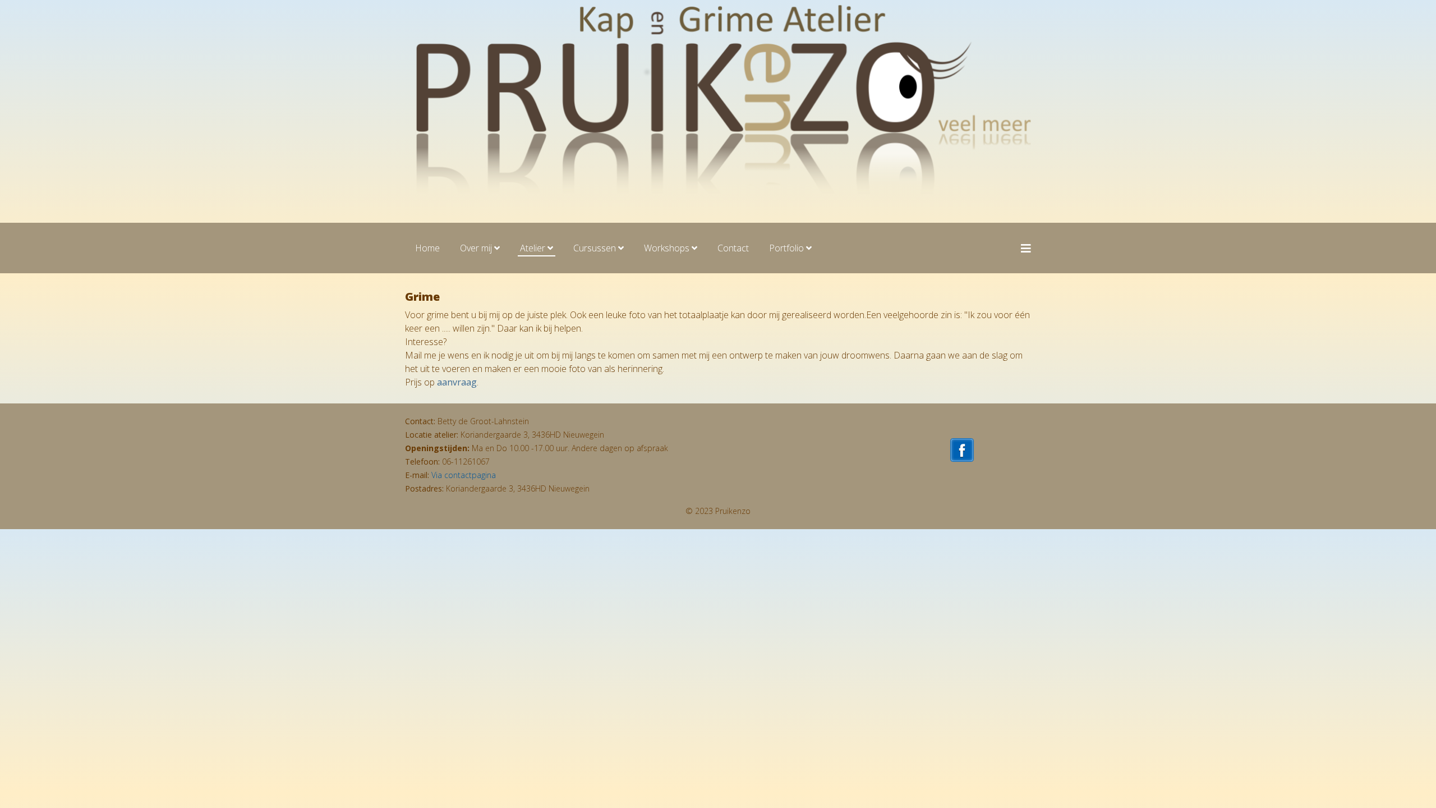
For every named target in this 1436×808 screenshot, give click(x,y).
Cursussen (594, 248)
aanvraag (457, 382)
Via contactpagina (463, 475)
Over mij (476, 248)
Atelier (532, 248)
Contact (733, 248)
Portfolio (786, 248)
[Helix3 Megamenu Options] (1026, 248)
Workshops (666, 248)
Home (427, 248)
